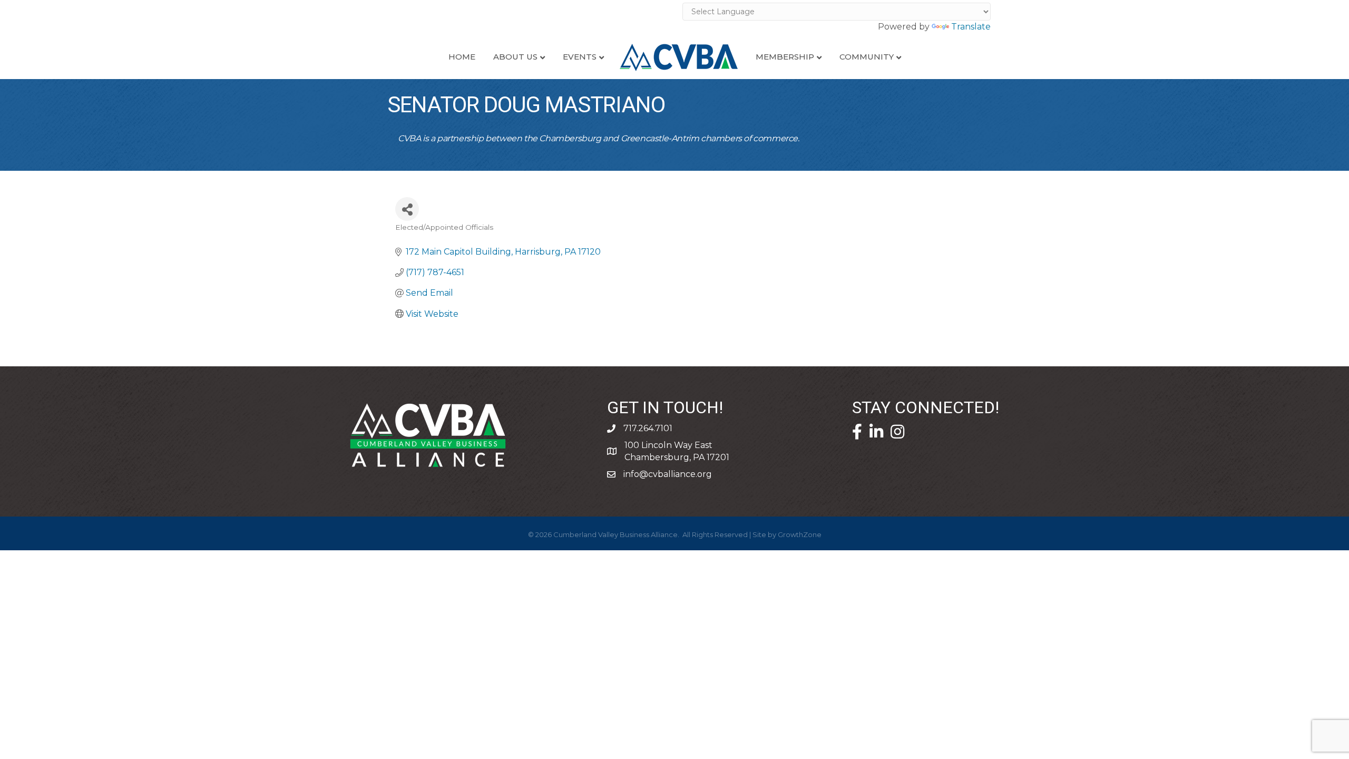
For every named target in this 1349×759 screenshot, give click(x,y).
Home (461, 57)
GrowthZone (800, 534)
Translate (971, 27)
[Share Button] (407, 209)
